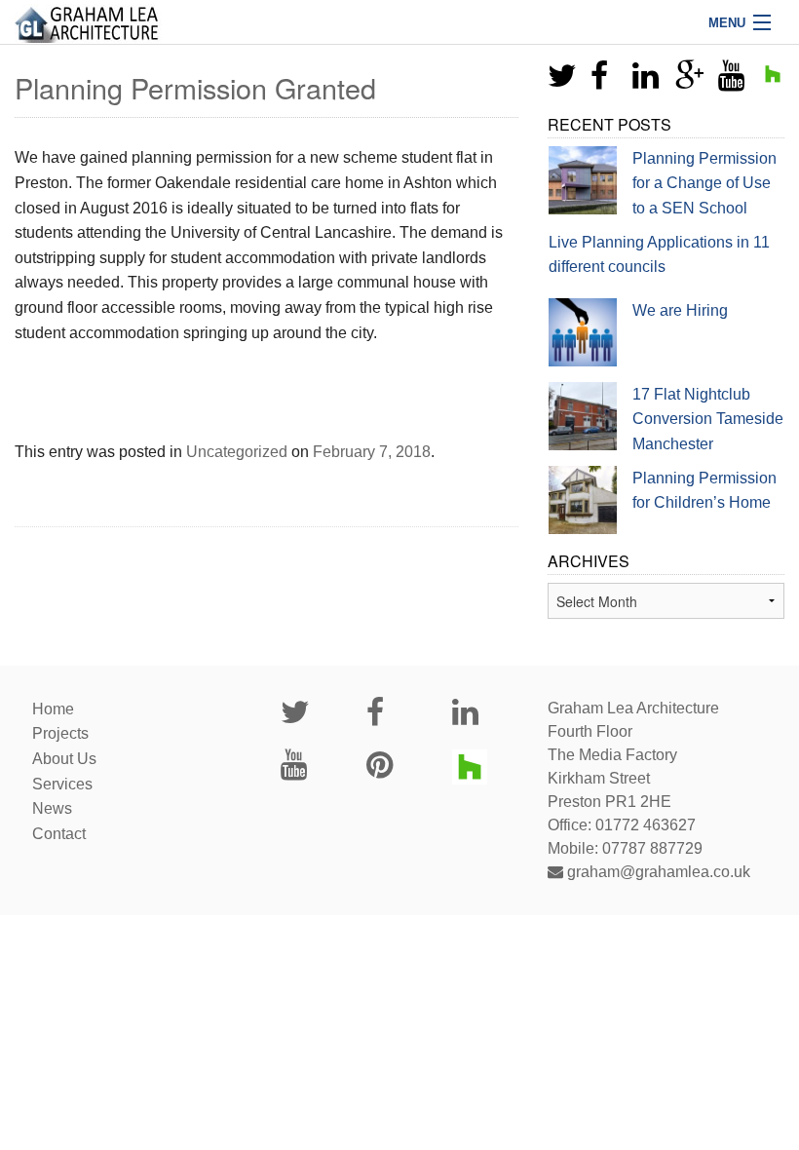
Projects (60, 733)
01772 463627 (645, 825)
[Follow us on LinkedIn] (645, 81)
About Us (64, 758)
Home (53, 709)
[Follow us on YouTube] (731, 81)
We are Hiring (680, 310)
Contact (59, 833)
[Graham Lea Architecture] (399, 22)
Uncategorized (236, 451)
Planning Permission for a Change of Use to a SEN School (704, 183)
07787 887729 (652, 848)
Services (62, 784)
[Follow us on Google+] (689, 81)
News (52, 808)
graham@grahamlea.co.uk (656, 871)
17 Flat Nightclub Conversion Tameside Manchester (707, 419)
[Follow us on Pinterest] (379, 770)
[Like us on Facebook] (599, 81)
